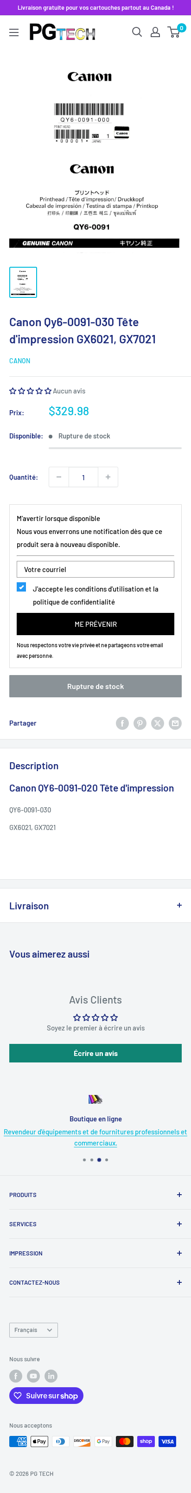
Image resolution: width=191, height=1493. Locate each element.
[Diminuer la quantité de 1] (59, 477)
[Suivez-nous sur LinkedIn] (51, 1376)
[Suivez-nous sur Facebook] (15, 1376)
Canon (19, 361)
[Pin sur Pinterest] (140, 723)
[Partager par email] (175, 723)
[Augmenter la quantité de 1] (108, 477)
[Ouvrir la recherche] (137, 32)
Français (25, 1329)
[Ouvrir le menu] (14, 32)
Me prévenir (96, 624)
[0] (174, 32)
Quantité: (23, 477)
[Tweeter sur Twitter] (157, 723)
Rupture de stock (95, 686)
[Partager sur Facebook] (122, 723)
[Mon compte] (155, 32)
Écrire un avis (96, 1053)
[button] (30, 390)
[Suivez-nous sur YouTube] (33, 1376)
